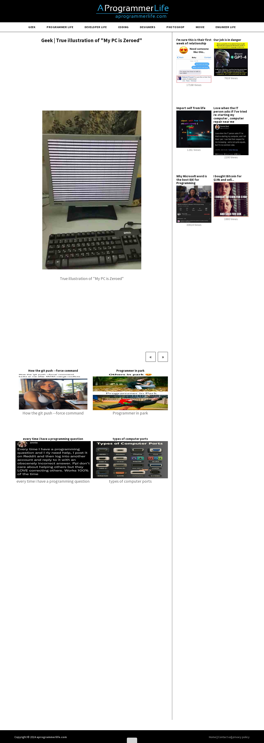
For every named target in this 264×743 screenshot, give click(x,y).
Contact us (224, 737)
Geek (31, 27)
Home (213, 737)
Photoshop (175, 27)
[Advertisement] (91, 77)
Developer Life (96, 27)
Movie (200, 27)
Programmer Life (60, 27)
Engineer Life (226, 27)
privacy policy (241, 737)
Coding (123, 27)
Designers (148, 27)
